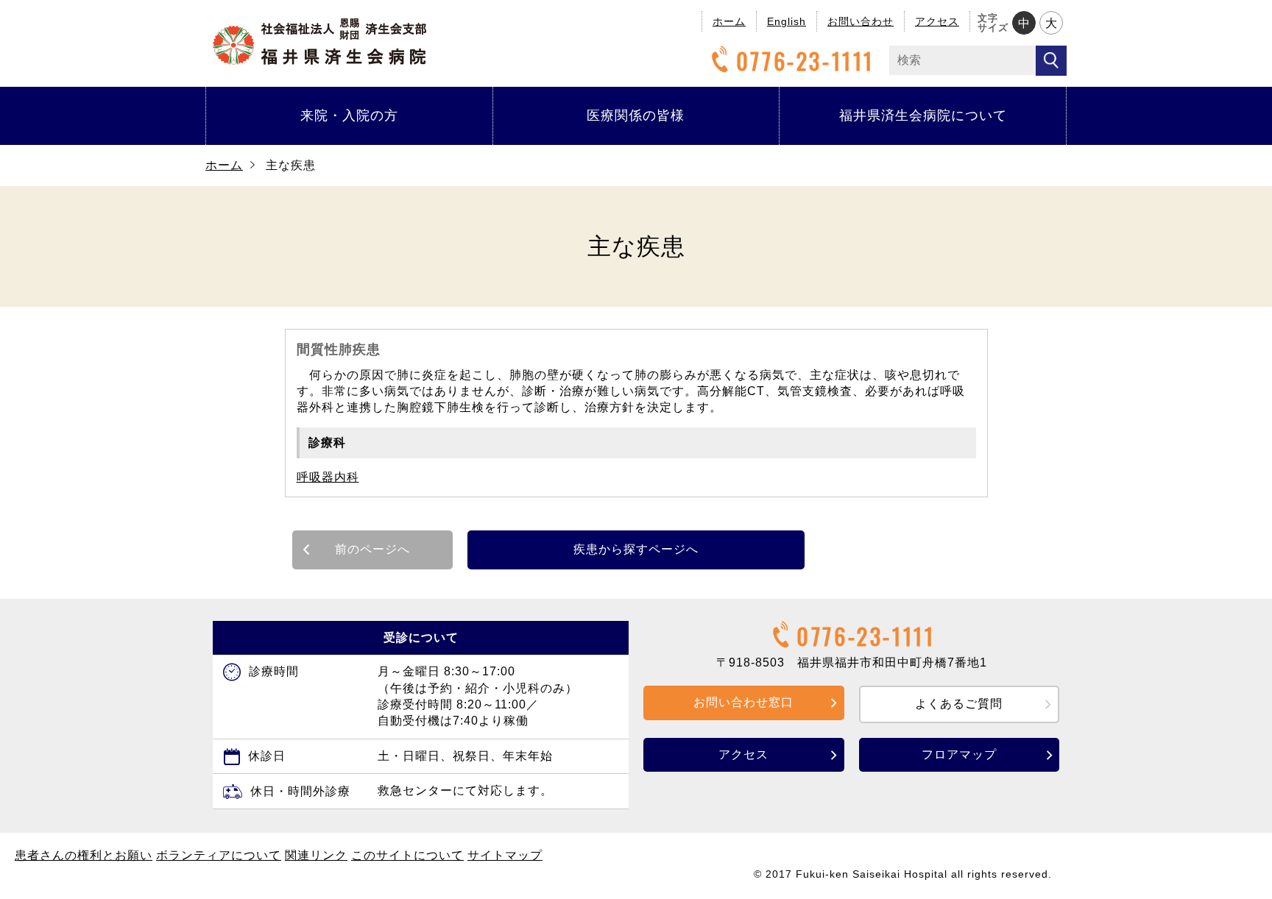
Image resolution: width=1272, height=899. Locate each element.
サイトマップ (505, 855)
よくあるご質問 (959, 703)
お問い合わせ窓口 (743, 702)
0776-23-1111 (805, 60)
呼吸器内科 (328, 477)
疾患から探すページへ (636, 549)
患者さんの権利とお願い (83, 855)
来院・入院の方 (349, 115)
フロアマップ (959, 754)
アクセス (937, 21)
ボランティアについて (218, 855)
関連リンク (316, 855)
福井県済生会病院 (319, 41)
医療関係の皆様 (636, 115)
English (786, 21)
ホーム (729, 21)
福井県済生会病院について (923, 115)
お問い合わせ (860, 21)
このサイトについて (407, 855)
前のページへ (372, 549)
